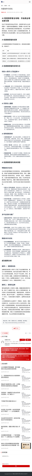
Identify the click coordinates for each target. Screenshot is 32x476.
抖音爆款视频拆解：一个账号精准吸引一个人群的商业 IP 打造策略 (10, 436)
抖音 (21, 12)
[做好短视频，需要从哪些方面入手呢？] (26, 429)
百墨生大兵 (3, 12)
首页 (2, 5)
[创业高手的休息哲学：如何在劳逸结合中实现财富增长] (26, 420)
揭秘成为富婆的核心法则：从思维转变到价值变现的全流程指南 (10, 385)
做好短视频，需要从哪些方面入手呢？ (10, 427)
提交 (16, 466)
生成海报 (5, 333)
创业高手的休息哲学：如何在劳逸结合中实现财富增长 (10, 419)
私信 (29, 339)
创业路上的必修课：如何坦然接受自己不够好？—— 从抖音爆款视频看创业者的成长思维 (10, 410)
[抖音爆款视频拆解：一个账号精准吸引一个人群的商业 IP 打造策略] (26, 437)
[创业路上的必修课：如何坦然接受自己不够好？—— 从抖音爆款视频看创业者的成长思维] (26, 412)
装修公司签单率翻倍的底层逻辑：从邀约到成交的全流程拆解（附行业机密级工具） (10, 444)
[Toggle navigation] (29, 2)
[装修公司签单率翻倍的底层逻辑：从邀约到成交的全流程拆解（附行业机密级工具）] (26, 446)
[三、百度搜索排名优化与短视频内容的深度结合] (26, 378)
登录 (3, 464)
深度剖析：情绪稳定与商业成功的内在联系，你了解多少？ (10, 393)
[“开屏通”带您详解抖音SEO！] (26, 403)
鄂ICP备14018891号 (23, 473)
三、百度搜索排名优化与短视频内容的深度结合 (10, 376)
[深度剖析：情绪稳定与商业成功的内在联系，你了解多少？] (26, 395)
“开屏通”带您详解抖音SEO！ (9, 401)
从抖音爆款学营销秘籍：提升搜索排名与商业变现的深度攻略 (10, 368)
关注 (23, 339)
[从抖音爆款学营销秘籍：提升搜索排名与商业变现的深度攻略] (26, 369)
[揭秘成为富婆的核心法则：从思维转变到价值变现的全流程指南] (26, 386)
